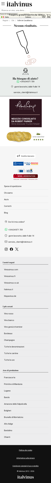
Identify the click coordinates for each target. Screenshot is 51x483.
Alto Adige (8, 424)
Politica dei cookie (25, 450)
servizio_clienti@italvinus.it (26, 92)
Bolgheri (7, 411)
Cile (12, 20)
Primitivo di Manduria (13, 384)
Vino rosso (8, 314)
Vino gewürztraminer (13, 327)
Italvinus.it (8, 289)
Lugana (7, 391)
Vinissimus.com (11, 270)
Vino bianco (9, 320)
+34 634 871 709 (27, 82)
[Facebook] (12, 250)
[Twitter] (17, 250)
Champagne (9, 340)
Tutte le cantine (11, 353)
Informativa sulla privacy (25, 458)
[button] (43, 16)
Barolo (7, 397)
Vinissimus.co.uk (11, 283)
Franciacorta (9, 377)
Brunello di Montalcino (13, 417)
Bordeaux (8, 333)
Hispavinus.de (10, 296)
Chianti (7, 437)
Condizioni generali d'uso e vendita (25, 466)
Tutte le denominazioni (14, 347)
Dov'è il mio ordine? (16, 222)
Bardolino (8, 430)
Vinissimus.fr (10, 276)
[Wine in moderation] (25, 177)
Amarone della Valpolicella (15, 404)
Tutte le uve (9, 360)
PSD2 (20, 164)
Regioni (5, 20)
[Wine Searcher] (25, 136)
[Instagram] (7, 250)
